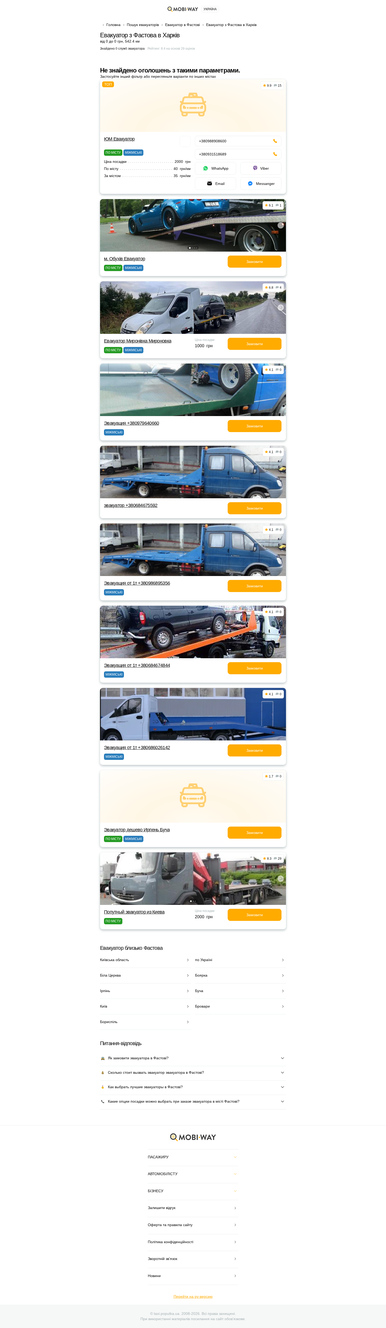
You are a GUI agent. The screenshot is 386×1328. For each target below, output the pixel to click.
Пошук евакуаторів (143, 25)
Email (220, 183)
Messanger (265, 183)
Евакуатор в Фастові (182, 25)
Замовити (254, 262)
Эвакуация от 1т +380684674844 (137, 665)
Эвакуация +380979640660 (131, 423)
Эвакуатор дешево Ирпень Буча (137, 829)
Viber (264, 168)
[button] (190, 248)
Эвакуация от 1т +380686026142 (137, 747)
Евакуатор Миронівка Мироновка (137, 341)
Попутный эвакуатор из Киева (134, 912)
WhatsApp (219, 168)
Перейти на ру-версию (193, 1296)
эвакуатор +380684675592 (130, 505)
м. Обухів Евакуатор (124, 258)
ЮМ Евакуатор (119, 139)
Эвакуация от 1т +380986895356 (137, 583)
